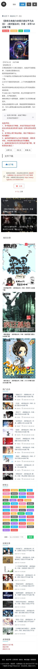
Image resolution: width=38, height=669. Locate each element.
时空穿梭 (13, 31)
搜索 (30, 537)
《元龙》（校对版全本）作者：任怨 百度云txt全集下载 (25, 404)
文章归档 (15, 659)
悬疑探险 (29, 513)
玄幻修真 (6, 507)
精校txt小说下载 (8, 645)
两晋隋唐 (30, 527)
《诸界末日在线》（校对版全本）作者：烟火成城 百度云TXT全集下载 (25, 613)
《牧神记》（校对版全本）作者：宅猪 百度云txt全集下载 (25, 448)
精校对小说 (6, 649)
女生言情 (6, 523)
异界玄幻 (22, 517)
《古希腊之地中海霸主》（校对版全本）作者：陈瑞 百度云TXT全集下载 (25, 630)
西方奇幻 (6, 497)
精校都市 (7, 294)
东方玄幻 (14, 530)
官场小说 (22, 520)
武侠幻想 (6, 510)
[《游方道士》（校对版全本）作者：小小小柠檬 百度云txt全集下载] (19, 358)
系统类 (27, 31)
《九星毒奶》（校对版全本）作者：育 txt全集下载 (24, 466)
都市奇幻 (22, 493)
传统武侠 (22, 527)
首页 (5, 16)
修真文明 (14, 527)
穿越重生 (13, 500)
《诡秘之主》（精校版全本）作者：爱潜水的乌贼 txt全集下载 (24, 395)
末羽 (20, 31)
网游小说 (22, 497)
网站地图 (27, 659)
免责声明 (8, 659)
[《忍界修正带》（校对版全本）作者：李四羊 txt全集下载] (19, 264)
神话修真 (14, 503)
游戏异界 (30, 507)
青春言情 (14, 490)
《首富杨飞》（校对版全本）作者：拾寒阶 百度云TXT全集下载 (24, 550)
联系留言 (33, 659)
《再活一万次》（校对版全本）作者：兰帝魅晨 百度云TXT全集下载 (25, 621)
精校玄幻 (7, 340)
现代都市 (22, 503)
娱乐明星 (30, 520)
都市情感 (14, 493)
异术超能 (6, 520)
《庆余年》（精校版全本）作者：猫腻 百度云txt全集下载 (25, 440)
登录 (14, 4)
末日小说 (30, 510)
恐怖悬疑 (14, 517)
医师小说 (6, 527)
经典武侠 (30, 497)
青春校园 (22, 490)
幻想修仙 (14, 520)
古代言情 (22, 523)
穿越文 (20, 500)
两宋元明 (6, 530)
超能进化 (30, 493)
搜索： (6, 537)
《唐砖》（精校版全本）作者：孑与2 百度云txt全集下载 (25, 457)
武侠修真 (14, 510)
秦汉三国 (6, 503)
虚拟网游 (14, 497)
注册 (22, 4)
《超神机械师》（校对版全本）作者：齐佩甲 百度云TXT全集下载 (25, 594)
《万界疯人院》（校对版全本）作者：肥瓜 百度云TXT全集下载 (25, 576)
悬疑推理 (21, 513)
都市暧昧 (6, 493)
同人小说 (5, 31)
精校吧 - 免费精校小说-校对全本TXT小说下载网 (19, 174)
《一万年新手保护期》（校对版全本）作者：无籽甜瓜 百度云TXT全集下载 (25, 568)
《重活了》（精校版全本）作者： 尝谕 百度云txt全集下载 (25, 413)
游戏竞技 (22, 507)
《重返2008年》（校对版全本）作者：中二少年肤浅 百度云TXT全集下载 (24, 586)
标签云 (21, 659)
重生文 (30, 490)
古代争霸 (30, 523)
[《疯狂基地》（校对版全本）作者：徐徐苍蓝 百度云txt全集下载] (19, 312)
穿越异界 (27, 500)
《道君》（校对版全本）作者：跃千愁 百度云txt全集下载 (25, 431)
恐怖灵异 (6, 517)
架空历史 (22, 510)
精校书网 (6, 647)
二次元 (6, 245)
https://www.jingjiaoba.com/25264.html (19, 178)
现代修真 (30, 503)
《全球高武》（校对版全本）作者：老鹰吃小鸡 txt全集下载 (24, 422)
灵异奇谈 (14, 507)
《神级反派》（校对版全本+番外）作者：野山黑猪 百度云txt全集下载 (25, 476)
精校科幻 (13, 16)
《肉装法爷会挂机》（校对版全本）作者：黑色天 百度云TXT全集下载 (24, 604)
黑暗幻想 (6, 490)
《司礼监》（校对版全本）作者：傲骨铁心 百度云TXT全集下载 (25, 558)
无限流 (14, 513)
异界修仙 (30, 517)
